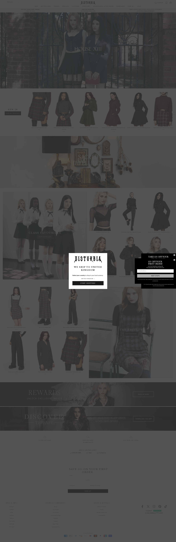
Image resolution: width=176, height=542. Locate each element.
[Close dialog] (174, 255)
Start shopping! (88, 283)
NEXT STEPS (155, 276)
